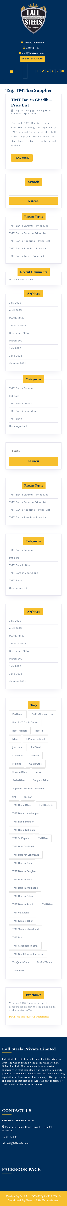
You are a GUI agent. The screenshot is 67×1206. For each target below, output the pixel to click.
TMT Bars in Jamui (22, 879)
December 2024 (19, 333)
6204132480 (32, 48)
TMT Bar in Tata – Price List (26, 256)
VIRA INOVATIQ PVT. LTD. (39, 1196)
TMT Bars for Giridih (23, 846)
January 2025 (17, 325)
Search (33, 182)
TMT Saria (15, 418)
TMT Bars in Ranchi (23, 904)
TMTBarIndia (46, 805)
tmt (14, 796)
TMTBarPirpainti (21, 838)
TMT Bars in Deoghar (24, 871)
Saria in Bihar (19, 772)
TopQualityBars (20, 962)
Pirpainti (16, 763)
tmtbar (39, 110)
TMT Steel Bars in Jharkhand (28, 954)
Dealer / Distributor (31, 60)
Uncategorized (18, 426)
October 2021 (17, 363)
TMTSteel (17, 937)
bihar (15, 739)
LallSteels (17, 755)
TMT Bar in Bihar (21, 805)
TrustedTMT (19, 970)
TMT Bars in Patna (22, 896)
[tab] (11, 71)
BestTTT (40, 730)
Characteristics (40, 1016)
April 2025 (15, 310)
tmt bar (28, 796)
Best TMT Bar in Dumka (25, 722)
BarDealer (17, 714)
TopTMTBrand (45, 962)
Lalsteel (35, 755)
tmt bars (14, 396)
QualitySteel (35, 763)
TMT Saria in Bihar (22, 920)
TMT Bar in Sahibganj (24, 830)
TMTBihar (47, 904)
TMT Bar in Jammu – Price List (28, 225)
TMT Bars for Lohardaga (25, 854)
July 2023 (15, 348)
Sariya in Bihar (41, 780)
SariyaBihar (18, 780)
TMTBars (43, 838)
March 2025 (16, 317)
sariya (38, 772)
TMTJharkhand (20, 912)
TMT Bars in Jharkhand (23, 411)
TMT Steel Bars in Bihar (25, 945)
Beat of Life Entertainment (43, 1200)
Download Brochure (20, 1016)
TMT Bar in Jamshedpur (25, 813)
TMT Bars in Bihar (20, 403)
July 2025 (15, 302)
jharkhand (17, 747)
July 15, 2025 (22, 110)
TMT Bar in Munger (23, 821)
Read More (24, 159)
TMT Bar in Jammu (21, 388)
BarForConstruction (42, 714)
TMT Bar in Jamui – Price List (27, 233)
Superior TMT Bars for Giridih (28, 788)
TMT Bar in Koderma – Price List (29, 240)
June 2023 (15, 355)
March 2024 (16, 340)
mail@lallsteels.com (33, 53)
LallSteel (36, 747)
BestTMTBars (19, 730)
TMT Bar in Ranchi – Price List (28, 248)
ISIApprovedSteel (35, 739)
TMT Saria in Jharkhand (25, 929)
